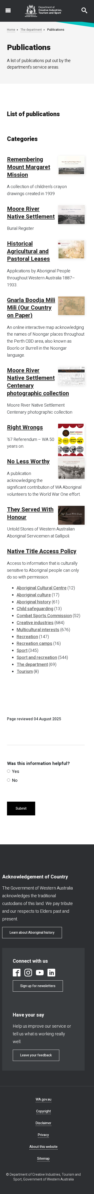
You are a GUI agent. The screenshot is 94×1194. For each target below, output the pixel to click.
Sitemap (43, 1158)
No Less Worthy (28, 462)
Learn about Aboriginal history (32, 932)
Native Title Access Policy (41, 551)
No (15, 780)
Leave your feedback (36, 1055)
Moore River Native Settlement (31, 212)
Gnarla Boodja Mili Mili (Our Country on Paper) (31, 308)
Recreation (27, 637)
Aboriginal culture (34, 595)
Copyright (43, 1111)
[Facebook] (16, 972)
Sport (22, 650)
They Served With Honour (30, 513)
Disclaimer (43, 1123)
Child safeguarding (35, 609)
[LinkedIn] (51, 972)
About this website (43, 1146)
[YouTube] (40, 972)
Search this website (81, 8)
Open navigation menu (5, 8)
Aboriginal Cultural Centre (42, 588)
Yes (15, 771)
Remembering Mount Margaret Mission (28, 167)
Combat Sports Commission (44, 616)
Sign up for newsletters (37, 986)
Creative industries (35, 623)
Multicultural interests (38, 630)
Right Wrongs (25, 427)
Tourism (25, 671)
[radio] (8, 771)
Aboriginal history (34, 602)
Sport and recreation (37, 657)
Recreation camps (34, 643)
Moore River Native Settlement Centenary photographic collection (38, 382)
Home (11, 30)
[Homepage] (43, 11)
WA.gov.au (43, 1099)
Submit (21, 808)
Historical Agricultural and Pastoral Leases (28, 251)
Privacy (43, 1134)
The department (31, 30)
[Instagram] (28, 972)
